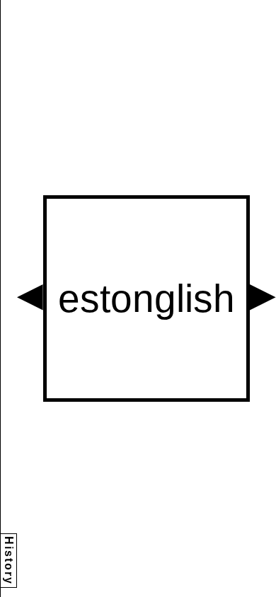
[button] (30, 297)
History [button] (9, 560)
